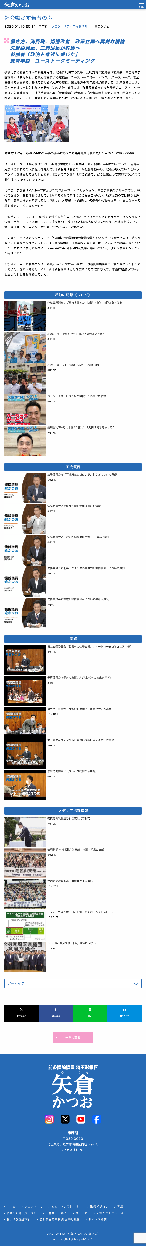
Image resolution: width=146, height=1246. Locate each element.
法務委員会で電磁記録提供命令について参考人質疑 (78, 599)
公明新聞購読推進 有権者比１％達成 (70, 881)
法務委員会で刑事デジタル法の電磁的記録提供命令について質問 (86, 568)
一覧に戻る (72, 1037)
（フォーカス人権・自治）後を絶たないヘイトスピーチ (80, 912)
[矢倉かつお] (16, 6)
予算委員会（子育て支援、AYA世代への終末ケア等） (80, 677)
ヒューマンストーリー (66, 1206)
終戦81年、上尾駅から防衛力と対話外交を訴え (76, 334)
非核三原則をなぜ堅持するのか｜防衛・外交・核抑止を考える (84, 302)
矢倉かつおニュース (110, 1213)
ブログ (56, 26)
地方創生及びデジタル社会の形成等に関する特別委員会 (80, 740)
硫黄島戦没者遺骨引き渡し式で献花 (68, 818)
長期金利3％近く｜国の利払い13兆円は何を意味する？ (81, 427)
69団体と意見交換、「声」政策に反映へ (71, 943)
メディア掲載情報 (75, 26)
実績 (120, 1206)
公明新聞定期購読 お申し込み (60, 1219)
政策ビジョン (99, 1206)
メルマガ (81, 1213)
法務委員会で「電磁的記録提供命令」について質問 (78, 537)
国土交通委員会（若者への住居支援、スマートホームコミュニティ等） (90, 646)
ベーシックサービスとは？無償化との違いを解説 (76, 396)
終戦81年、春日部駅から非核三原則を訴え (73, 365)
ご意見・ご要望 (56, 1213)
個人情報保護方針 (19, 1219)
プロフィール (33, 1206)
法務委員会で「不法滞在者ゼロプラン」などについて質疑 (82, 474)
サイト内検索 (98, 1219)
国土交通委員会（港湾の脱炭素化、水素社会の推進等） (80, 709)
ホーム (11, 1206)
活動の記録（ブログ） (22, 1213)
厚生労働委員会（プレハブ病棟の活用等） (72, 771)
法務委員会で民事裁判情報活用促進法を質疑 (74, 506)
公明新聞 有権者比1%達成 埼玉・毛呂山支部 (75, 849)
